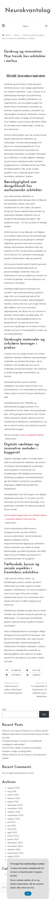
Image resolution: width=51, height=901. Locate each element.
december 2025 (14, 805)
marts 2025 (13, 836)
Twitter (36, 670)
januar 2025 (13, 839)
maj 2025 (11, 829)
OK (28, 894)
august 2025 (13, 818)
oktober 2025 (13, 812)
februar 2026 (13, 798)
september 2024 (15, 853)
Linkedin (36, 675)
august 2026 (13, 788)
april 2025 (12, 832)
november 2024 (14, 846)
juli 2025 (11, 822)
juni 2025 (11, 825)
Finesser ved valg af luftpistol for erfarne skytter (25, 730)
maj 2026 (11, 791)
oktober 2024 (13, 849)
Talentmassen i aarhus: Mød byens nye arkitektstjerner (13, 689)
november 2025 (14, 808)
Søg (4, 709)
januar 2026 (13, 801)
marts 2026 (13, 794)
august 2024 (13, 856)
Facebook (16, 670)
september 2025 (15, 815)
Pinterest (16, 675)
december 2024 (14, 842)
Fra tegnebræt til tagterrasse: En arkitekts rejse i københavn (39, 691)
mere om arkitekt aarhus (32, 435)
